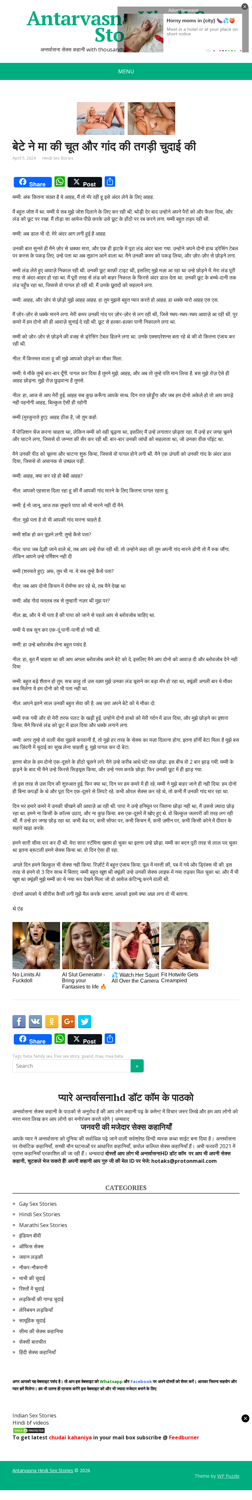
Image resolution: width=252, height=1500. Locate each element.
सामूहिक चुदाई (32, 1320)
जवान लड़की (31, 1256)
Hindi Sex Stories (57, 158)
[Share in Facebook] (19, 1021)
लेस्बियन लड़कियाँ (36, 1310)
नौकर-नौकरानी (33, 1267)
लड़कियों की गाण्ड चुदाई (41, 1299)
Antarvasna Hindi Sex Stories (42, 1470)
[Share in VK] (35, 1021)
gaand (87, 1056)
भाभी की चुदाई (32, 1278)
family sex (43, 1056)
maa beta (114, 1056)
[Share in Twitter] (84, 1021)
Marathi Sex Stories (43, 1225)
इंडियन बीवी (30, 1235)
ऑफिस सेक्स (31, 1246)
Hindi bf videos (30, 1422)
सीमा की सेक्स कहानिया (41, 1331)
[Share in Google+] (68, 1021)
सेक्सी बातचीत (32, 1341)
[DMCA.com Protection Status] (28, 1429)
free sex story (66, 1056)
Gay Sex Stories (38, 1203)
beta (27, 1056)
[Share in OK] (51, 1021)
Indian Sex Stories (34, 1415)
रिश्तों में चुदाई (31, 1288)
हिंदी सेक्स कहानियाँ (37, 1352)
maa (99, 1056)
